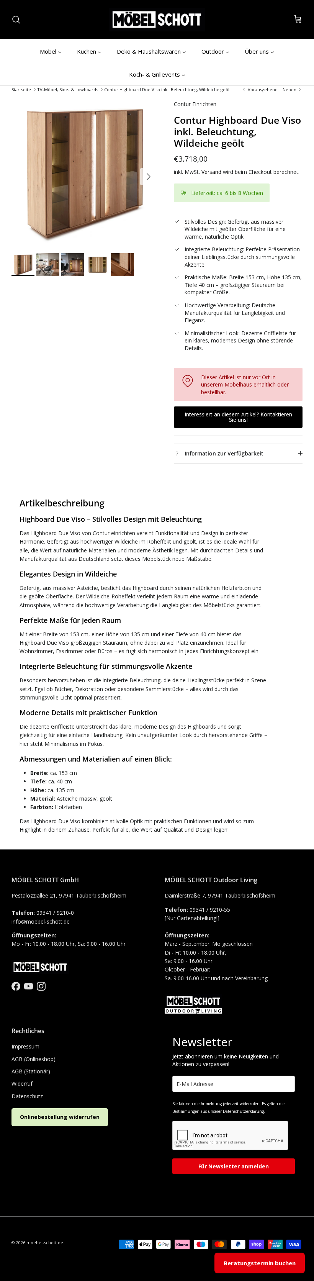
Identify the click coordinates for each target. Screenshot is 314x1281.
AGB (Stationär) (30, 1071)
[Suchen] (16, 19)
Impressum (25, 1046)
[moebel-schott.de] (157, 19)
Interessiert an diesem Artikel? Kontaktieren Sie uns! (238, 417)
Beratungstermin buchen (260, 1263)
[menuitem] (50, 50)
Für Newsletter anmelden (233, 1166)
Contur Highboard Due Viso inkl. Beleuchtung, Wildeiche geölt (167, 89)
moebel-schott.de (44, 1242)
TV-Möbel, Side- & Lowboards (67, 89)
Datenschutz (27, 1096)
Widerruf (22, 1083)
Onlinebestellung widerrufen (60, 1116)
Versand (211, 171)
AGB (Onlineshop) (33, 1059)
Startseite (21, 89)
